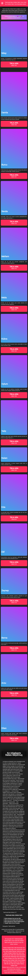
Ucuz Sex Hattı (16, 958)
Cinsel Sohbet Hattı (12, 960)
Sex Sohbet (17, 963)
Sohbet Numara (12, 951)
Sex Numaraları (7, 956)
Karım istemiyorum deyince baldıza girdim (14, 921)
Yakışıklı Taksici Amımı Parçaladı (12, 923)
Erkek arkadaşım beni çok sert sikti (12, 918)
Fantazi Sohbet (7, 947)
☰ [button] (2, 3)
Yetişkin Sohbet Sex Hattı (14, 953)
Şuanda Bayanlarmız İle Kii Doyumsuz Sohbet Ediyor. (14, 17)
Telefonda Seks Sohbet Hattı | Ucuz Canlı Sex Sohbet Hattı (14, 940)
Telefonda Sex (11, 926)
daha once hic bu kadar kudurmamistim (13, 920)
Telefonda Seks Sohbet (9, 931)
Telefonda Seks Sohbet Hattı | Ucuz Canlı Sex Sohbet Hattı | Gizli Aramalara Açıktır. (15, 3)
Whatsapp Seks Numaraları (15, 949)
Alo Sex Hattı (10, 963)
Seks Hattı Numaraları (17, 947)
